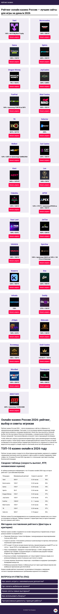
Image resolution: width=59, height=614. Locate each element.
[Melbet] (14, 150)
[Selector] (44, 125)
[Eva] (44, 277)
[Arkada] (14, 302)
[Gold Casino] (44, 351)
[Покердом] (44, 376)
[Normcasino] (44, 27)
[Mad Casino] (44, 101)
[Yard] (14, 27)
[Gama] (14, 51)
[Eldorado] (44, 326)
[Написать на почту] (55, 610)
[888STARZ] (14, 400)
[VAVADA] (14, 250)
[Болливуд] (14, 351)
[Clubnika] (14, 199)
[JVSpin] (14, 326)
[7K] (14, 125)
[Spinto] (44, 51)
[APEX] (44, 199)
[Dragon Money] (14, 76)
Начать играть (14, 37)
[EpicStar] (44, 250)
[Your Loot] (14, 226)
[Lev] (44, 175)
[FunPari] (14, 101)
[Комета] (14, 277)
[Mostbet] (14, 376)
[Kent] (14, 175)
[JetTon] (44, 226)
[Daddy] (44, 302)
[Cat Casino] (44, 150)
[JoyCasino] (44, 76)
